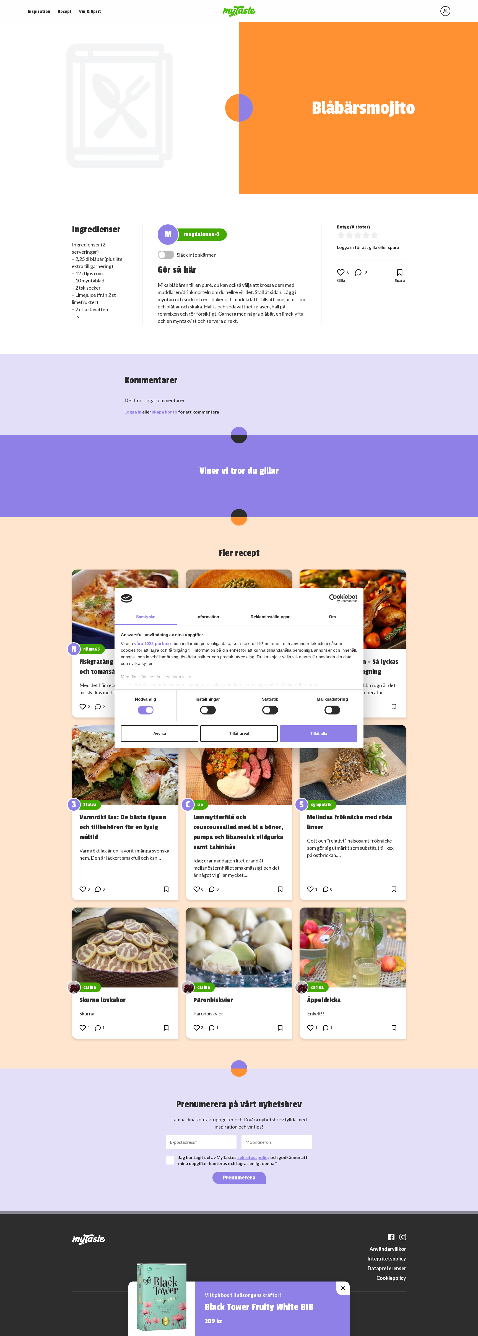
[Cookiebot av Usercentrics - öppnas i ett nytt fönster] (333, 598)
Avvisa (159, 733)
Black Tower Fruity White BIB (259, 1307)
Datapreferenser (387, 1268)
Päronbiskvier (213, 1000)
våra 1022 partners (153, 643)
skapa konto (164, 411)
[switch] (208, 710)
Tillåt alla (318, 733)
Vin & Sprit (90, 11)
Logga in (132, 411)
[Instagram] (402, 1237)
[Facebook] (391, 1237)
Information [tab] (207, 616)
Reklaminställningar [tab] (270, 616)
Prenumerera (239, 1177)
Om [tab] (332, 616)
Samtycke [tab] (145, 616)
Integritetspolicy (386, 1259)
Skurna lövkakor (102, 1000)
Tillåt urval (239, 733)
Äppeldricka (324, 1000)
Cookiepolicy (391, 1278)
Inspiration (39, 11)
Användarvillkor (388, 1249)
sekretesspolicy (253, 1157)
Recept (65, 11)
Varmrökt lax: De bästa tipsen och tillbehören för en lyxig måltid (122, 827)
